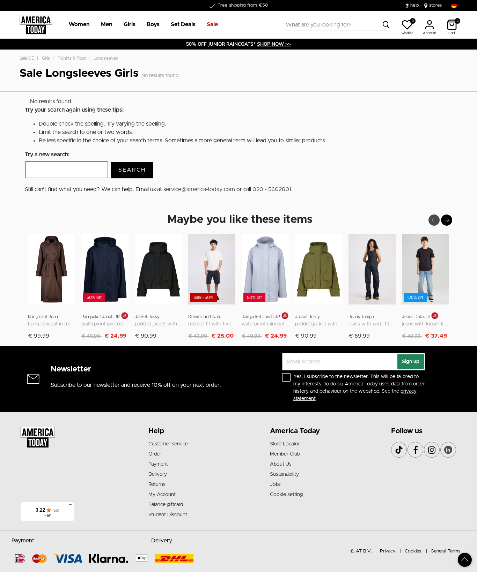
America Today (295, 431)
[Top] (465, 560)
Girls (46, 58)
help (414, 5)
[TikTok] (399, 450)
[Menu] (70, 506)
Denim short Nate (204, 317)
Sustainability (284, 474)
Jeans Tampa (361, 317)
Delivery (157, 474)
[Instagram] (432, 450)
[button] (79, 25)
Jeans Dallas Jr (416, 317)
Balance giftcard (165, 504)
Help (156, 431)
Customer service (168, 444)
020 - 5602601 (271, 189)
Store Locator (285, 444)
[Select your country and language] (454, 5)
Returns (157, 484)
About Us (281, 464)
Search (132, 170)
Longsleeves (106, 58)
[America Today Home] (36, 25)
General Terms (445, 551)
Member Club (285, 454)
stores (435, 5)
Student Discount (167, 514)
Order (154, 454)
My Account (162, 494)
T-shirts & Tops (72, 58)
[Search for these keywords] (386, 25)
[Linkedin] (448, 450)
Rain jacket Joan (43, 317)
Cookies (413, 551)
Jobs (275, 484)
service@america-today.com (199, 189)
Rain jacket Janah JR (100, 317)
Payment (158, 464)
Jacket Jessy (147, 317)
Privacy (387, 551)
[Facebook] (415, 450)
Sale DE (27, 58)
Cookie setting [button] (286, 494)
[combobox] (338, 24)
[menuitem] (76, 25)
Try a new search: (47, 154)
